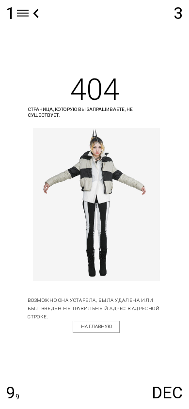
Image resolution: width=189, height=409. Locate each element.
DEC (167, 392)
